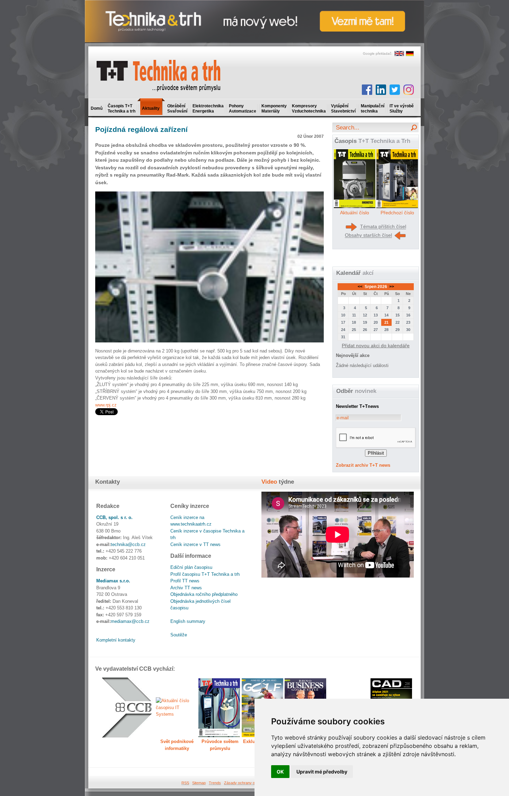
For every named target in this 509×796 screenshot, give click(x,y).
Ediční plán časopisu (191, 567)
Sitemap (199, 783)
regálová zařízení (141, 129)
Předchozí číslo (397, 212)
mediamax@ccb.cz (130, 621)
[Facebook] (367, 89)
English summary (187, 621)
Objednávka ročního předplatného (204, 594)
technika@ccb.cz (128, 544)
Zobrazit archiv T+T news (363, 465)
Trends (215, 783)
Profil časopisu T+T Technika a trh (205, 574)
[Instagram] (408, 89)
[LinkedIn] (381, 89)
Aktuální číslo (354, 212)
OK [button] (280, 772)
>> (391, 286)
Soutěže (178, 634)
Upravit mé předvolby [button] (321, 772)
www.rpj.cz (106, 405)
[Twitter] (395, 89)
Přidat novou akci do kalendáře (376, 345)
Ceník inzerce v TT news (195, 544)
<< (361, 286)
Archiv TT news (186, 587)
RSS (185, 783)
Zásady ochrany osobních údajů (251, 783)
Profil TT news (184, 580)
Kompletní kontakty (115, 640)
